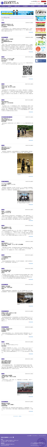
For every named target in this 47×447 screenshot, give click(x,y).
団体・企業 (3, 181)
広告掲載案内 (25, 6)
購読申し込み (17, 6)
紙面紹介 (9, 6)
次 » (20, 416)
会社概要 (32, 6)
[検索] (45, 3)
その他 (3, 22)
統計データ (3, 311)
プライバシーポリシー (42, 435)
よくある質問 (29, 435)
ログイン (44, 1)
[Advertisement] (17, 424)
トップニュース (6, 7)
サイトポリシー (35, 435)
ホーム (3, 6)
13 (19, 416)
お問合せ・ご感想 (41, 6)
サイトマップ (33, 3)
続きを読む (31, 32)
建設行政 (3, 37)
